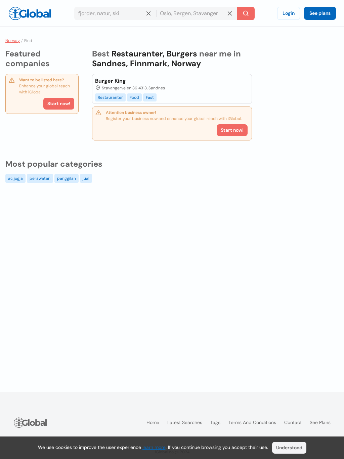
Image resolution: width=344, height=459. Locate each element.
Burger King (110, 80)
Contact (293, 422)
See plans (320, 13)
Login (289, 13)
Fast (150, 97)
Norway (12, 40)
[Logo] (30, 13)
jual (86, 178)
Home (152, 422)
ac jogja (15, 178)
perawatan (40, 178)
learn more (154, 447)
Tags (215, 422)
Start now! (58, 103)
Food (134, 97)
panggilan (66, 178)
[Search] (246, 13)
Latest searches (184, 422)
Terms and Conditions (252, 422)
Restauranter (110, 97)
